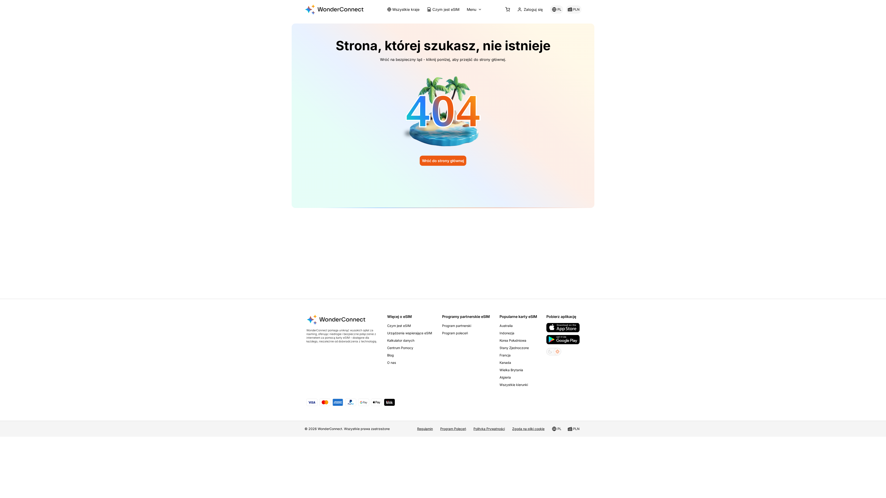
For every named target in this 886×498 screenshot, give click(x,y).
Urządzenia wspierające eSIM (409, 333)
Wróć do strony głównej (443, 160)
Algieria (505, 377)
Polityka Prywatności (489, 429)
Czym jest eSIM (445, 9)
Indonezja (507, 333)
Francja (505, 355)
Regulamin (425, 429)
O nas (391, 363)
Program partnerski (456, 326)
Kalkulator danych (400, 340)
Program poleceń (455, 333)
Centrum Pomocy (400, 348)
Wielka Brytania (511, 370)
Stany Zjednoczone (514, 348)
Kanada (505, 363)
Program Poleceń (453, 429)
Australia (506, 326)
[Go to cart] (507, 9)
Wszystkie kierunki (514, 385)
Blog (390, 355)
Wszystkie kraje (405, 9)
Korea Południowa (513, 340)
